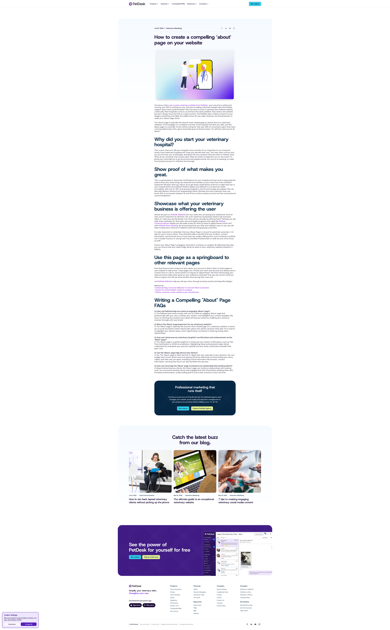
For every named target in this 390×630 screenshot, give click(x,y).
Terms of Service (144, 624)
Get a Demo (174, 611)
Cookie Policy (221, 606)
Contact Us (220, 600)
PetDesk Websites (178, 214)
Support (196, 613)
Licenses (220, 603)
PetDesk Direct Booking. (169, 225)
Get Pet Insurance (246, 608)
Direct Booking (175, 595)
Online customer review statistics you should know (177, 292)
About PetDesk (222, 589)
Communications (175, 589)
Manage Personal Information (169, 624)
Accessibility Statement (186, 624)
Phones (172, 592)
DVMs (195, 589)
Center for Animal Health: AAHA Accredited (173, 290)
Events (219, 597)
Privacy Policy (155, 624)
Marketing (173, 600)
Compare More (245, 597)
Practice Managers (200, 592)
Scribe (172, 597)
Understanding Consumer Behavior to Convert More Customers (182, 288)
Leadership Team (222, 592)
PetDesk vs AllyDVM (246, 589)
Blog (195, 611)
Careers (219, 595)
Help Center (197, 605)
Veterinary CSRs (199, 595)
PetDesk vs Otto (245, 592)
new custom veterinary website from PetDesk (188, 105)
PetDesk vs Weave (246, 595)
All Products (174, 603)
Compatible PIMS (178, 4)
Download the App (246, 605)
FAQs (195, 608)
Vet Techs (197, 597)
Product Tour (174, 606)
